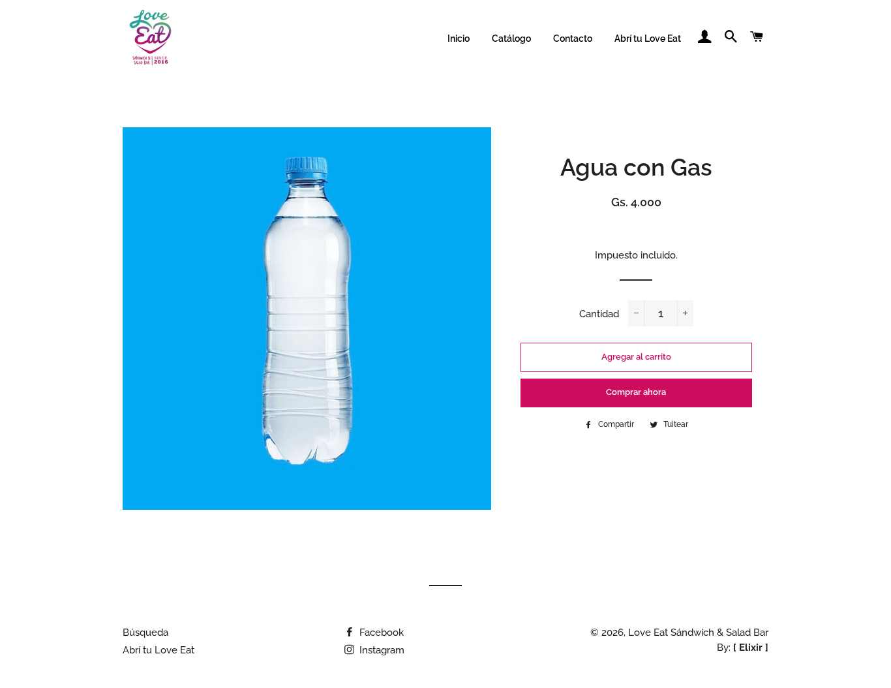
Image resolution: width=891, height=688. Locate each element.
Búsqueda (145, 632)
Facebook (380, 632)
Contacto (572, 38)
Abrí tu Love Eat (647, 38)
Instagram (380, 650)
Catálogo (511, 38)
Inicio (458, 38)
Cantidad (599, 314)
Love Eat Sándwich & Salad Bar (698, 632)
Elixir (751, 647)
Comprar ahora (636, 392)
